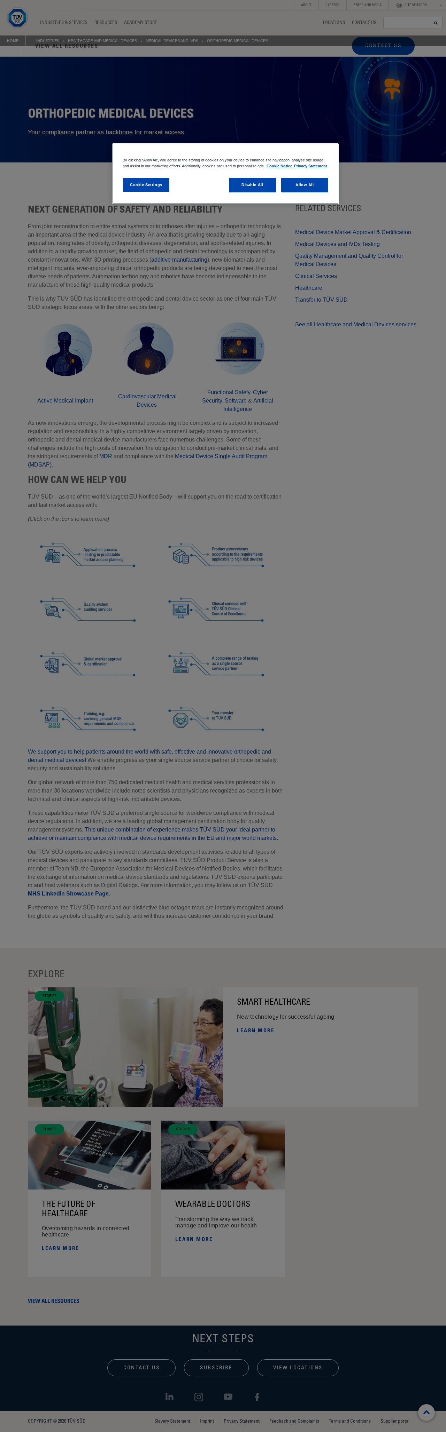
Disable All (252, 185)
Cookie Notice (279, 166)
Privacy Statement (310, 166)
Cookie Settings (146, 185)
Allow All (304, 185)
